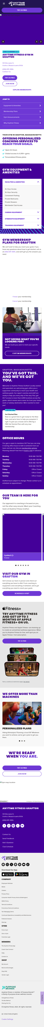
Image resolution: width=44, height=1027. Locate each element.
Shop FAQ (4, 971)
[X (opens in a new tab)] (18, 826)
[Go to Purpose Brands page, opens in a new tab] (9, 987)
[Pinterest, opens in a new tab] (19, 864)
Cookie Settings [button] (7, 1019)
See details (26, 681)
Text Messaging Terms (8, 911)
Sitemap (4, 922)
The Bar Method (6, 1000)
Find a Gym (5, 930)
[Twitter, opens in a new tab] (11, 864)
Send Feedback (8, 838)
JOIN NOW (10, 84)
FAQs (3, 953)
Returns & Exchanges (7, 967)
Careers (4, 890)
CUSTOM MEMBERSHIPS (21, 353)
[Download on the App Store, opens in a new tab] (8, 874)
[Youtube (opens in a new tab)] (22, 826)
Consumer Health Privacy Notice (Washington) (15, 897)
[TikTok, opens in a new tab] (27, 864)
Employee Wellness (7, 883)
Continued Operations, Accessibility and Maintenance (16, 915)
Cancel (15, 301)
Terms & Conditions (7, 904)
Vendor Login (5, 974)
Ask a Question (7, 842)
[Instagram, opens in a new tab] (7, 864)
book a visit (28, 450)
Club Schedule (7, 847)
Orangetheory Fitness (8, 997)
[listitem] (22, 537)
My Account (5, 964)
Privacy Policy (5, 894)
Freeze (15, 297)
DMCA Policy (5, 901)
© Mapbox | (30, 801)
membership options (29, 448)
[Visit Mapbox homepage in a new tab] (4, 801)
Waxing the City (6, 1003)
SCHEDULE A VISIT (22, 593)
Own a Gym (5, 933)
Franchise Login (6, 937)
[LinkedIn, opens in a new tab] (15, 864)
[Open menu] (4, 4)
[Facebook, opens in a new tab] (3, 864)
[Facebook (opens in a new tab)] (4, 826)
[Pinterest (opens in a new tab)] (13, 826)
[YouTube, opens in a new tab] (23, 864)
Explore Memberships (22, 90)
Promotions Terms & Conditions (10, 908)
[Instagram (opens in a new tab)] (9, 826)
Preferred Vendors (7, 918)
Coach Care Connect (7, 949)
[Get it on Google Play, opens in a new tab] (22, 874)
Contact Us (6, 71)
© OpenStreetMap (38, 801)
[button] (36, 41)
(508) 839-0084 (8, 69)
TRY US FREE (22, 10)
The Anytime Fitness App (8, 945)
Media (3, 886)
